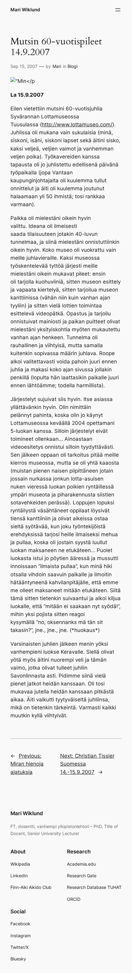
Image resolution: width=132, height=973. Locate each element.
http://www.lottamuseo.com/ (77, 124)
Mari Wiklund (25, 10)
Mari (56, 66)
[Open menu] (118, 9)
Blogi (72, 66)
